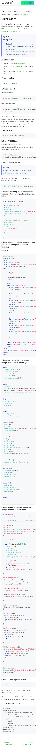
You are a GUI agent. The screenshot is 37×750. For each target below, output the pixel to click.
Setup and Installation (8, 31)
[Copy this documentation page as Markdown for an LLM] (33, 8)
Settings (16, 74)
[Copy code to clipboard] (33, 97)
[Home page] (3, 11)
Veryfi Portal (21, 63)
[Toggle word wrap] (30, 108)
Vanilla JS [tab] (6, 83)
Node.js (8, 44)
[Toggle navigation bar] (2, 2)
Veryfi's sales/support (16, 66)
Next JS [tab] (14, 83)
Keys (5, 74)
